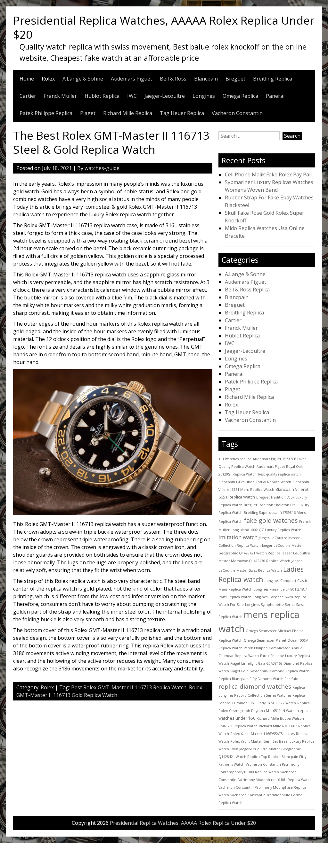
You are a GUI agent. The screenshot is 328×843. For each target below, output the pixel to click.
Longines (204, 95)
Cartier (28, 95)
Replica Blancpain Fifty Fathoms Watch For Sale (258, 679)
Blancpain (206, 78)
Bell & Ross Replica (247, 289)
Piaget (87, 113)
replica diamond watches (254, 686)
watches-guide (102, 168)
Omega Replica (240, 95)
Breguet (235, 78)
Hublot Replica (102, 95)
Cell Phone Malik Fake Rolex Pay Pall (268, 174)
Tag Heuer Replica (182, 113)
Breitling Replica (272, 78)
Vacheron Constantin (237, 113)
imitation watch (238, 537)
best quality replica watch (279, 474)
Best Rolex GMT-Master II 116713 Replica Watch (128, 687)
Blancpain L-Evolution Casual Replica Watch (254, 482)
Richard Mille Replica (127, 113)
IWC (132, 95)
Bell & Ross (173, 78)
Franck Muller (60, 95)
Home (27, 78)
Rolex (48, 78)
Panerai (275, 95)
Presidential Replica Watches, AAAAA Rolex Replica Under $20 (163, 27)
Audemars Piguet (131, 78)
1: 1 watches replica (234, 459)
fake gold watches (271, 520)
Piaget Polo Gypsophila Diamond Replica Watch (269, 671)
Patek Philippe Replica (46, 113)
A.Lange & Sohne (82, 78)
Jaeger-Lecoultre (164, 95)
